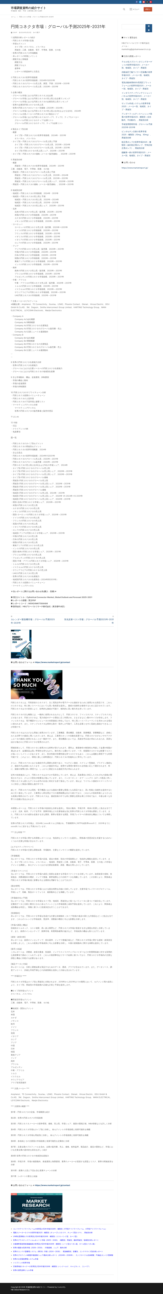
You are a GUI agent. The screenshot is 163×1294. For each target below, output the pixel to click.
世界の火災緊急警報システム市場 (25, 1259)
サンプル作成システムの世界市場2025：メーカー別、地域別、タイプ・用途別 (136, 106)
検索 (149, 28)
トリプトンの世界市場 (21, 1263)
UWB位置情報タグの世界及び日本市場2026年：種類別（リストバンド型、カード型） (45, 1236)
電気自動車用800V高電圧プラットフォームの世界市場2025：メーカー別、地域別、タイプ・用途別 (136, 85)
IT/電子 (37, 32)
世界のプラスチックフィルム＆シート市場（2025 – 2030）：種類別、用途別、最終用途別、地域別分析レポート (56, 1240)
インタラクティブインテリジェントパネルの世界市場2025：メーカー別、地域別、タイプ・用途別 (137, 96)
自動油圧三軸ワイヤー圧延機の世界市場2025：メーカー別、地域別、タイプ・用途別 (137, 75)
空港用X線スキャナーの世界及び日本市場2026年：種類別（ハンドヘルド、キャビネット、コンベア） (51, 1266)
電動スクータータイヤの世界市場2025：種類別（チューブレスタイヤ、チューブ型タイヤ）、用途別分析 (53, 1232)
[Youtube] (143, 2)
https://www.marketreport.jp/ (135, 168)
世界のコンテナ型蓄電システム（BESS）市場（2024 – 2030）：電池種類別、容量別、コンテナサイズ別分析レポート (58, 1251)
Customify (61, 1287)
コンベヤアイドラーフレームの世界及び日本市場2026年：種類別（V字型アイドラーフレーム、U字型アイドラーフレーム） (60, 1229)
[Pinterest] (150, 2)
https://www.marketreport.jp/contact (52, 662)
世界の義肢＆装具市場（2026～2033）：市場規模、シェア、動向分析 (40, 1248)
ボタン (148, 9)
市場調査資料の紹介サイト (28, 8)
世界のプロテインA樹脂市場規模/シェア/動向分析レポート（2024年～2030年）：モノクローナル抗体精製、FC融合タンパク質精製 (63, 1255)
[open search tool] (124, 9)
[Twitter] (140, 2)
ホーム (13, 17)
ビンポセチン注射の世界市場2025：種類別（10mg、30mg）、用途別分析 (137, 134)
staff (14, 32)
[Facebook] (136, 2)
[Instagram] (147, 2)
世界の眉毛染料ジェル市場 (23, 1270)
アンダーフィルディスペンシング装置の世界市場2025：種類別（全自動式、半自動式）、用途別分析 (137, 117)
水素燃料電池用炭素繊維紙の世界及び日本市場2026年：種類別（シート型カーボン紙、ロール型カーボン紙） (54, 1244)
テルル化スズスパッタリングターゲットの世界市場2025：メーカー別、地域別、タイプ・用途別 (137, 64)
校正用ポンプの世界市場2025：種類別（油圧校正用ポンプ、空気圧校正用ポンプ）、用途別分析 (137, 145)
